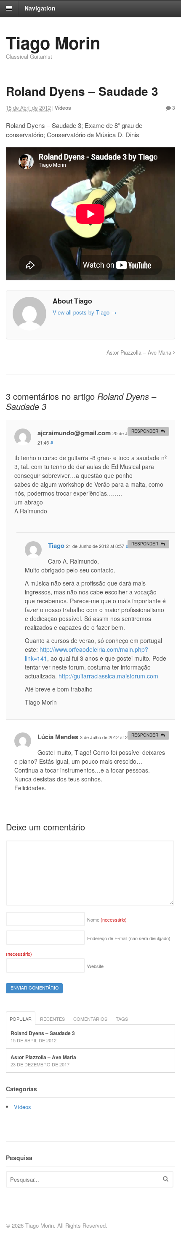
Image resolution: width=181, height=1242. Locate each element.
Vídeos (63, 107)
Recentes (52, 1018)
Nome (107, 919)
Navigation (40, 8)
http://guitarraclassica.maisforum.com (108, 676)
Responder (144, 431)
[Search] (165, 1178)
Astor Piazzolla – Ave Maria (139, 352)
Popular (21, 1018)
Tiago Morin (53, 42)
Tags (122, 1018)
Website (95, 966)
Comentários (90, 1018)
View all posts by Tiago (85, 312)
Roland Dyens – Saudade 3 (43, 1033)
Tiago (56, 545)
